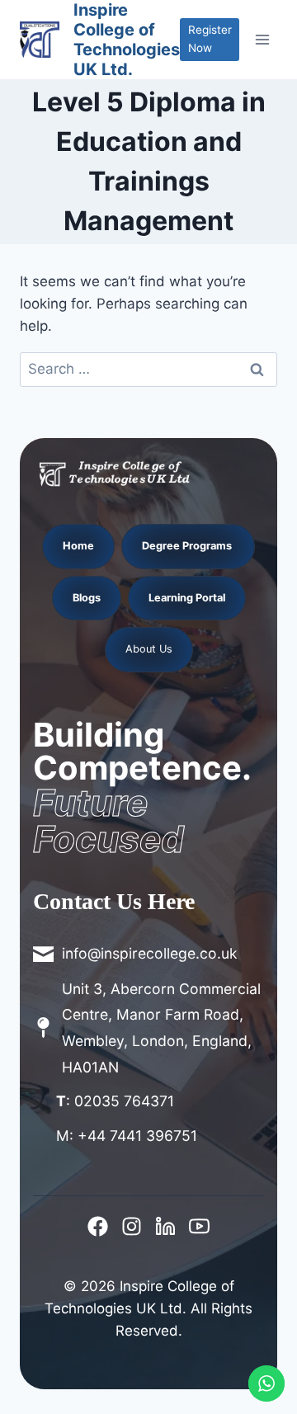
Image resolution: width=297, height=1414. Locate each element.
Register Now (210, 38)
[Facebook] (97, 1226)
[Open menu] (263, 39)
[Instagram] (131, 1226)
